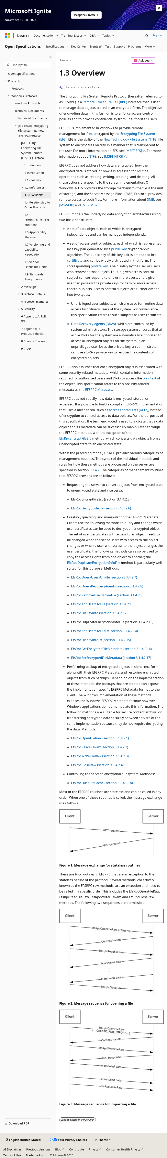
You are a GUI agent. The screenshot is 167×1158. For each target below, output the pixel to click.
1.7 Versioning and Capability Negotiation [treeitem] (37, 249)
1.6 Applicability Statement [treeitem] (35, 234)
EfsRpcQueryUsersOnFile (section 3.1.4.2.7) (104, 577)
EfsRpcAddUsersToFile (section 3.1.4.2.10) (102, 604)
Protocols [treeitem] (17, 88)
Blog (58, 1149)
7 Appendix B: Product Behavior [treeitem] (33, 331)
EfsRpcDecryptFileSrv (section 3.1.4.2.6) (101, 508)
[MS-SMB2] (90, 205)
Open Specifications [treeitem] (21, 74)
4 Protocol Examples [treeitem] (34, 301)
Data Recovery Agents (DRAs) (93, 324)
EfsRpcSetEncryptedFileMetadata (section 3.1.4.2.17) (111, 657)
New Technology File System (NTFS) (130, 139)
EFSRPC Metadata (98, 389)
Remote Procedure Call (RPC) (105, 102)
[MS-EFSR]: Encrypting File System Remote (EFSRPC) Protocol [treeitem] (33, 150)
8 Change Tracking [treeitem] (34, 341)
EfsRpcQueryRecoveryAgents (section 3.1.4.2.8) (107, 586)
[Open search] (147, 35)
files (89, 133)
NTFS (92, 156)
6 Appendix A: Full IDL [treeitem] (33, 318)
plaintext (149, 378)
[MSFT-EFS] (133, 150)
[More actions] (160, 60)
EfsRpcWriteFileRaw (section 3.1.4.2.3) (100, 756)
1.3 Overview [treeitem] (33, 195)
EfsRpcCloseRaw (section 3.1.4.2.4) (97, 765)
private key (99, 266)
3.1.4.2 (94, 470)
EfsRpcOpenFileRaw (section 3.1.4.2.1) (100, 738)
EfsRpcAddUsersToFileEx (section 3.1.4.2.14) (104, 631)
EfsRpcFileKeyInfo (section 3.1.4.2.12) (99, 613)
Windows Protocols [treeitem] (27, 103)
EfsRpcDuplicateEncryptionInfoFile (93, 562)
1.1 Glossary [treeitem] (32, 180)
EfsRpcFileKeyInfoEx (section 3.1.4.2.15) (101, 640)
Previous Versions (38, 1149)
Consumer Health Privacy (123, 1149)
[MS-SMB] (66, 205)
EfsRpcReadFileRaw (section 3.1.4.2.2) (99, 747)
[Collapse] (50, 57)
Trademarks (34, 1155)
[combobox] (28, 65)
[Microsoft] (7, 35)
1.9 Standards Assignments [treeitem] (33, 276)
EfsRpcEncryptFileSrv (75, 438)
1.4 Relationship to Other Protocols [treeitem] (37, 204)
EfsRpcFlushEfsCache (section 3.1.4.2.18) (102, 783)
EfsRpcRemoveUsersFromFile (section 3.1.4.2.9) (107, 595)
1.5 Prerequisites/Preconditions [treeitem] (36, 220)
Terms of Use (12, 1155)
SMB (150, 199)
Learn (64, 60)
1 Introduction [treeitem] (34, 173)
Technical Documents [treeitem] (32, 118)
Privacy (93, 1149)
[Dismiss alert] (159, 8)
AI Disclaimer (12, 1149)
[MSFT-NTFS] (113, 156)
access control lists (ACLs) (128, 410)
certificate (74, 260)
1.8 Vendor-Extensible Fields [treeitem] (35, 264)
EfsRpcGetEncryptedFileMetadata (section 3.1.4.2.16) (111, 649)
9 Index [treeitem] (26, 348)
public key (119, 249)
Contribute (76, 1149)
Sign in (157, 35)
